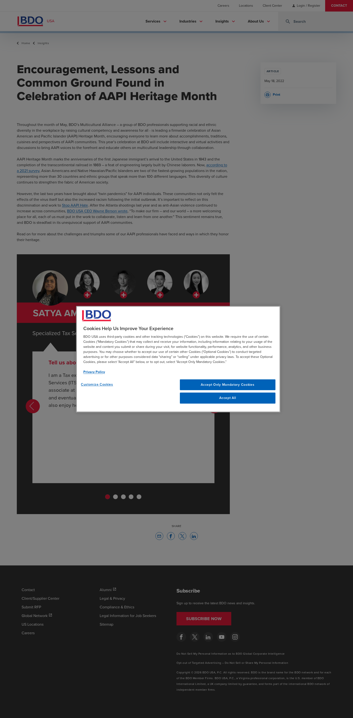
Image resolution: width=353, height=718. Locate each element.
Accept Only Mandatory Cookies (227, 384)
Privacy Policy (94, 371)
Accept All (227, 398)
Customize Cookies (97, 384)
